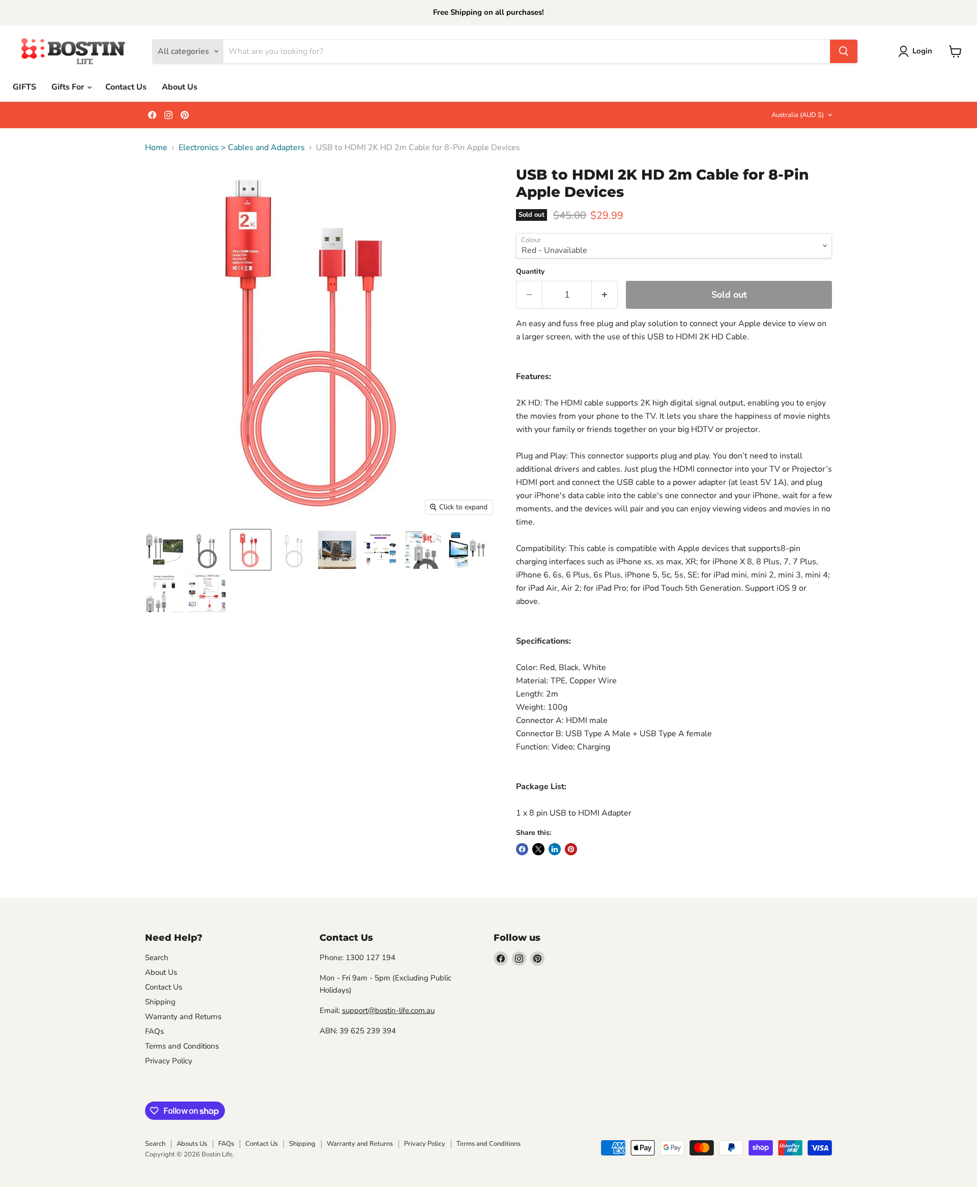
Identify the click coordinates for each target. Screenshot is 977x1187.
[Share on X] (538, 849)
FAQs (154, 1031)
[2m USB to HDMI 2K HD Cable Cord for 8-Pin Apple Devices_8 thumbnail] (164, 593)
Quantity (530, 272)
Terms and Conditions (182, 1046)
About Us (179, 87)
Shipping (160, 1002)
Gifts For (68, 87)
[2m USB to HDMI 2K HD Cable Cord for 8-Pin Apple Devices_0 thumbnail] (207, 550)
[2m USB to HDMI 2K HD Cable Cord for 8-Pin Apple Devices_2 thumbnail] (294, 550)
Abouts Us (192, 1143)
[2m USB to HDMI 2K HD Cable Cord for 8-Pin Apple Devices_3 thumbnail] (337, 550)
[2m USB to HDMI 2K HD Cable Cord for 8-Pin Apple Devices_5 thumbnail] (380, 550)
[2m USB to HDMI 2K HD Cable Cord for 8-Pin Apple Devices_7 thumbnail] (467, 550)
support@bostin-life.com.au (388, 1010)
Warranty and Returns (183, 1016)
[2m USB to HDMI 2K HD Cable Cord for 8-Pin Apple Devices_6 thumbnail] (424, 550)
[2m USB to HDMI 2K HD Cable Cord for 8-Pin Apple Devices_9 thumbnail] (207, 593)
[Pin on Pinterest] (571, 849)
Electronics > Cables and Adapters (242, 147)
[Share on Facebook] (522, 849)
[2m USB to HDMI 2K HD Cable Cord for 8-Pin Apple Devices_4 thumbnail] (164, 550)
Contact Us (126, 87)
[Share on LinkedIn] (555, 849)
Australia (797, 115)
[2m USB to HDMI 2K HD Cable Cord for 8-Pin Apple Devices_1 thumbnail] (251, 550)
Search (156, 957)
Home (156, 147)
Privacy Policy (168, 1061)
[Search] (843, 51)
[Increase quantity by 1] (605, 295)
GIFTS (24, 87)
